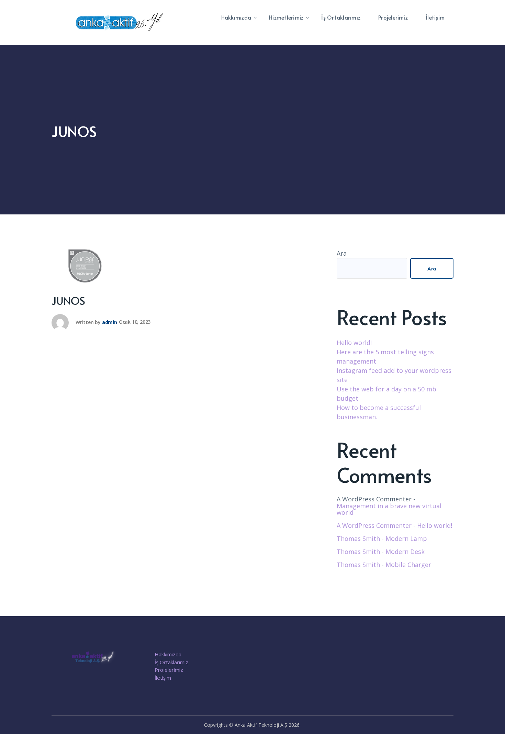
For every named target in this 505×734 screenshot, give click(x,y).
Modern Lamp (406, 538)
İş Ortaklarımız (171, 662)
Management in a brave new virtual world (389, 509)
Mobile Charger (408, 564)
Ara (342, 253)
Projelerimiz (169, 669)
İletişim (163, 677)
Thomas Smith (358, 538)
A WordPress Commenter (374, 525)
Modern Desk (405, 551)
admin (109, 322)
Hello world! (354, 342)
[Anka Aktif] (120, 22)
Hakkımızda (168, 654)
